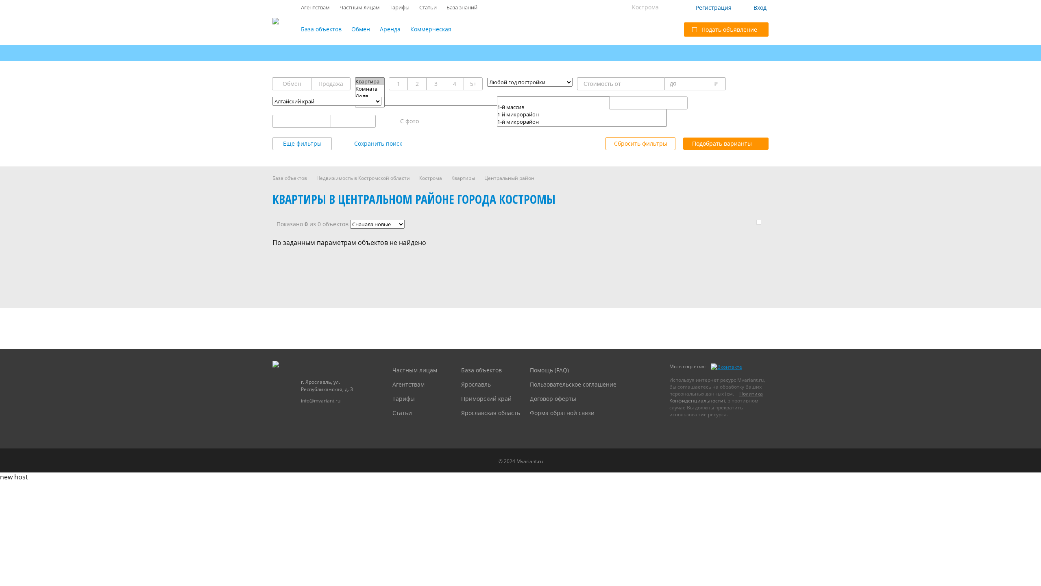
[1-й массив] (581, 107)
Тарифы (399, 7)
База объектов (321, 29)
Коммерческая (430, 29)
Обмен (360, 29)
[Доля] (369, 96)
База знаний (461, 7)
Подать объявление (729, 29)
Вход (760, 7)
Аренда (390, 29)
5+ (473, 83)
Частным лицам (360, 7)
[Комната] (369, 88)
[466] (581, 100)
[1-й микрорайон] (581, 114)
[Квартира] (369, 81)
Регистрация (714, 7)
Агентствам (315, 7)
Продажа (330, 83)
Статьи (428, 7)
